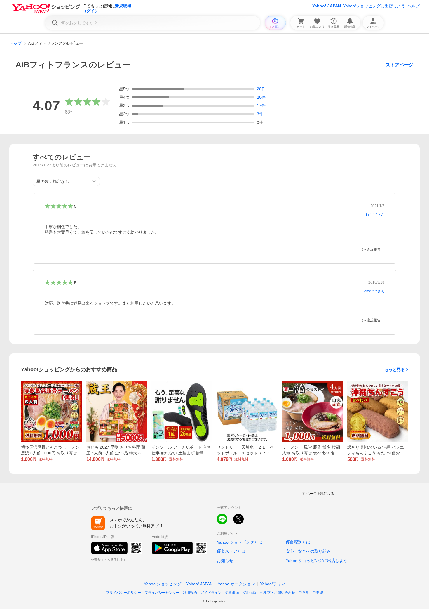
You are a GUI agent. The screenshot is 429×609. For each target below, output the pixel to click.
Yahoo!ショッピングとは (239, 542)
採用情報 (250, 593)
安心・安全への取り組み (308, 551)
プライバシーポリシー (123, 593)
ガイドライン (211, 593)
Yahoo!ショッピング (162, 584)
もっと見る (394, 369)
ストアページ (400, 64)
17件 (261, 105)
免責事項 (232, 593)
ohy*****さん (374, 291)
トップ (15, 43)
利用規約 (190, 593)
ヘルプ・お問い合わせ (277, 593)
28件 (261, 88)
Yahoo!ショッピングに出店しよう (374, 6)
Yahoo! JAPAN (326, 6)
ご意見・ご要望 (311, 593)
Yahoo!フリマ (272, 584)
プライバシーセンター (161, 593)
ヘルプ (413, 6)
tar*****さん (375, 215)
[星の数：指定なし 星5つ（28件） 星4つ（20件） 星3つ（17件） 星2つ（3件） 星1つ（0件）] (66, 181)
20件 (261, 97)
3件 (260, 114)
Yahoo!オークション (236, 584)
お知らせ (225, 560)
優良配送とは (298, 542)
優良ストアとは (231, 551)
